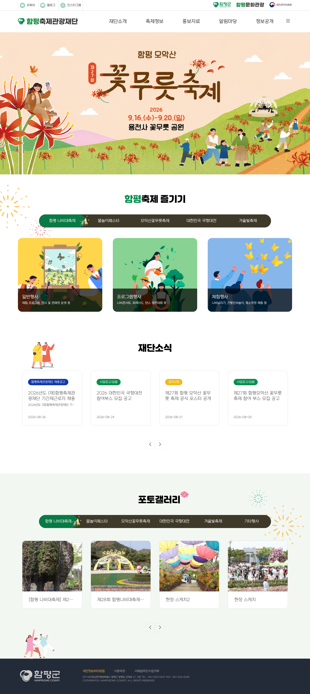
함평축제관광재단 (48, 21)
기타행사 (251, 521)
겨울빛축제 (248, 221)
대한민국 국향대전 (201, 221)
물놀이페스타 (108, 221)
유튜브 (31, 5)
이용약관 (119, 671)
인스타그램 (74, 5)
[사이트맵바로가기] (288, 21)
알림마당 (228, 21)
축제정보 (154, 21)
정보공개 (265, 21)
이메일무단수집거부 (147, 671)
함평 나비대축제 (62, 221)
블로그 (51, 5)
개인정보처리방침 (94, 671)
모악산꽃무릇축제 (155, 221)
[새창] (222, 5)
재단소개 (118, 21)
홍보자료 (191, 21)
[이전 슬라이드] (150, 444)
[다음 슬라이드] (160, 444)
